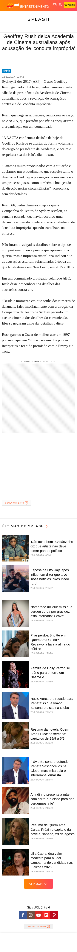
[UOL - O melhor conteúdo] (13, 6)
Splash (38, 19)
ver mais (36, 884)
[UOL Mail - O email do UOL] (54, 5)
